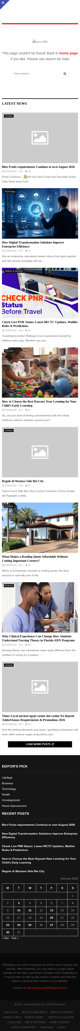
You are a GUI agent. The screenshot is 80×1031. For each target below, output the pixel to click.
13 (51, 910)
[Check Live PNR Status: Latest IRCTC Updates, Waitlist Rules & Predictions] (40, 293)
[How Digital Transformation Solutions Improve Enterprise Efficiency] (40, 213)
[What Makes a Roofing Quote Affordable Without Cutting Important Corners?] (40, 528)
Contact (61, 1027)
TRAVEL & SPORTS (14, 271)
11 (30, 910)
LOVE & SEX (14, 1022)
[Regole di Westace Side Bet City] (40, 452)
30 (7, 932)
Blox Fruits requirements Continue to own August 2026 (38, 166)
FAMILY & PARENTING (23, 1027)
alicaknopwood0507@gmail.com (47, 987)
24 (18, 925)
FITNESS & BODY (34, 1017)
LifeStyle (9, 116)
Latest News (14, 103)
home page (68, 53)
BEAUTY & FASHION (62, 1012)
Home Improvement (14, 805)
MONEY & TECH (12, 1017)
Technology (10, 191)
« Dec (5, 938)
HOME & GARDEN (59, 1022)
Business (9, 506)
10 (18, 910)
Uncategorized (11, 800)
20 (51, 917)
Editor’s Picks (11, 1012)
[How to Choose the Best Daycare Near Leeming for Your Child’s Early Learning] (40, 372)
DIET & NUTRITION (35, 1022)
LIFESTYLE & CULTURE (61, 1017)
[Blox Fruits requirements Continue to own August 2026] (40, 138)
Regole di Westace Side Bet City (23, 481)
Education (9, 351)
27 (51, 925)
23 (7, 925)
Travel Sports (46, 1027)
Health (6, 794)
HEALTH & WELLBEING (34, 1012)
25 (29, 925)
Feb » (15, 938)
